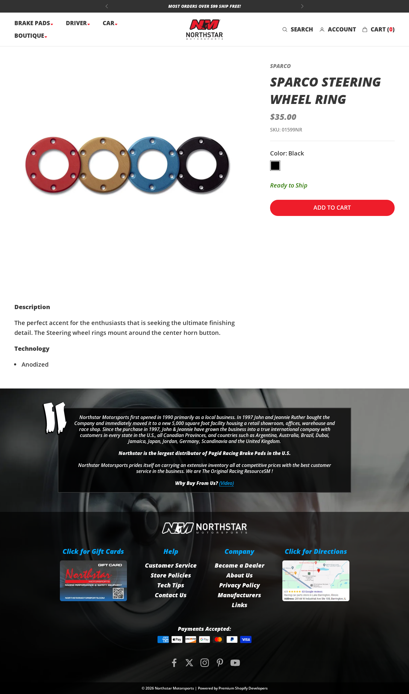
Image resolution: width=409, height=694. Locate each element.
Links (239, 605)
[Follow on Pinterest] (220, 662)
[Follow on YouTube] (235, 662)
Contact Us (171, 595)
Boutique (30, 36)
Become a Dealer (239, 565)
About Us (239, 575)
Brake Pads (32, 23)
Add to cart (332, 207)
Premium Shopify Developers (243, 688)
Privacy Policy (239, 585)
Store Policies (171, 575)
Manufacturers (239, 595)
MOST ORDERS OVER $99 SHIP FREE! (204, 6)
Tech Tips (170, 585)
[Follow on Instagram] (204, 662)
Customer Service (171, 565)
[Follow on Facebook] (174, 662)
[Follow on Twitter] (189, 662)
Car (109, 23)
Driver (77, 23)
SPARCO (280, 65)
